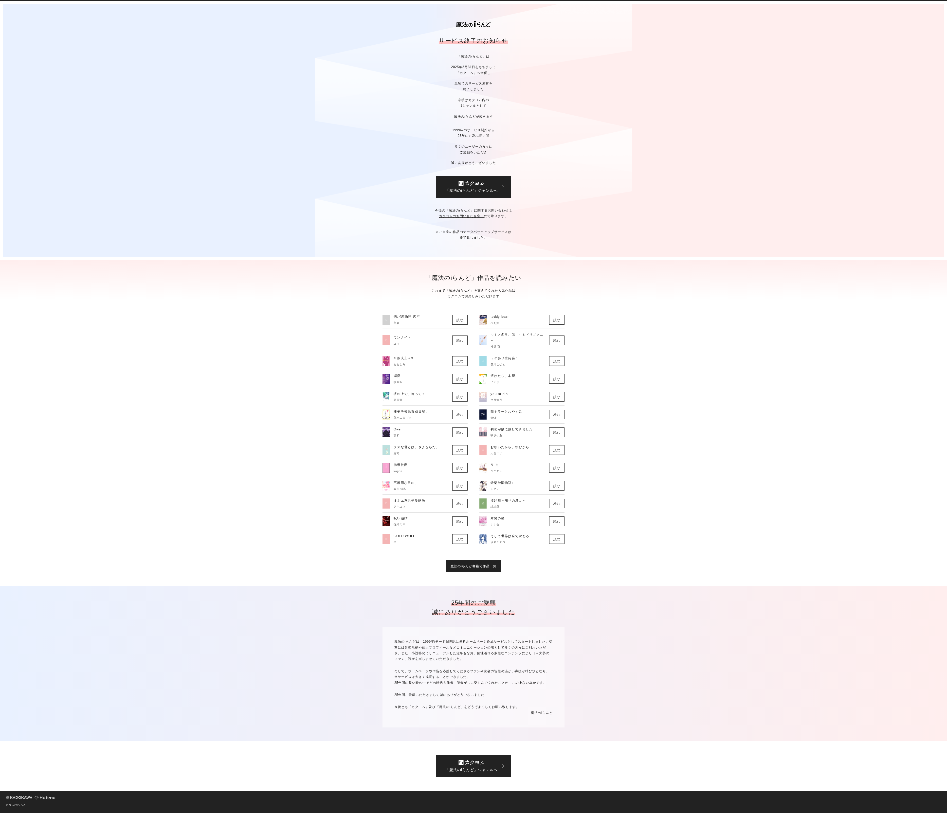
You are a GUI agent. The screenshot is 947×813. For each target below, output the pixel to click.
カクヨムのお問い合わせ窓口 (461, 216)
